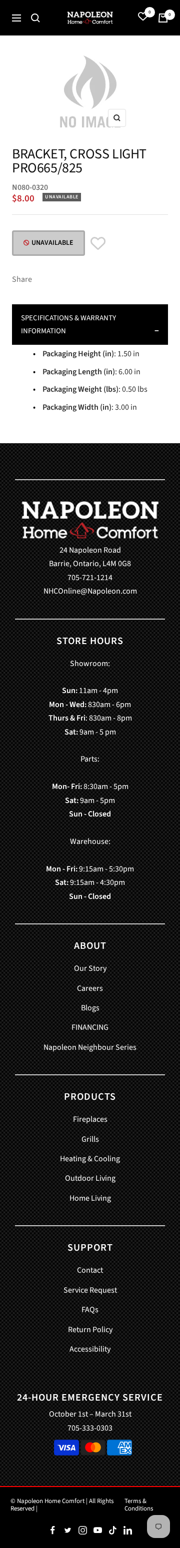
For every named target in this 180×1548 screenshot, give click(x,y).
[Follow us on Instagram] (82, 1530)
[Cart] (163, 17)
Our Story (90, 968)
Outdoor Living (90, 1178)
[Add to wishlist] (98, 244)
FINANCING (90, 1027)
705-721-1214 (90, 577)
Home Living (90, 1198)
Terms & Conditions (138, 1505)
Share (22, 279)
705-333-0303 (90, 1428)
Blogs (90, 1007)
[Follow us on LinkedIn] (127, 1530)
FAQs (90, 1309)
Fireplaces (90, 1119)
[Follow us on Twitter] (67, 1530)
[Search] (35, 17)
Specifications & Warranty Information (68, 324)
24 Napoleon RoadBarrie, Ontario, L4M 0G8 (90, 557)
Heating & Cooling (90, 1158)
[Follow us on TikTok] (112, 1530)
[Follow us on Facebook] (52, 1530)
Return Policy (90, 1329)
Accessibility (90, 1349)
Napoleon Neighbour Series (90, 1047)
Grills (90, 1139)
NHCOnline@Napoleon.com (90, 591)
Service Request (90, 1290)
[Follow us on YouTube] (97, 1530)
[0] (143, 17)
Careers (90, 988)
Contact (90, 1270)
